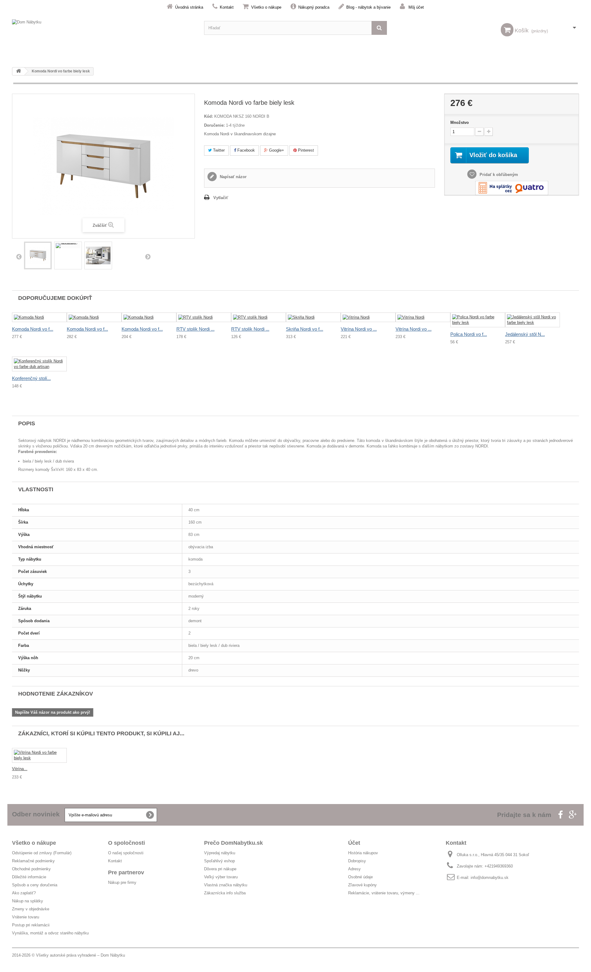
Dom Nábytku (113, 955)
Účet (354, 843)
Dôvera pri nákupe (220, 869)
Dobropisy (357, 861)
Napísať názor (233, 176)
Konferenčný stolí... (31, 378)
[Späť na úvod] (18, 71)
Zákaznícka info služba (225, 893)
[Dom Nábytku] (103, 27)
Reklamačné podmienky (33, 861)
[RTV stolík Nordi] (203, 317)
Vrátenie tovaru (25, 917)
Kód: (208, 116)
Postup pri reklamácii (31, 925)
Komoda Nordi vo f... (32, 329)
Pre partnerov (126, 872)
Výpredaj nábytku (219, 853)
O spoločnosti (126, 843)
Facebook (245, 150)
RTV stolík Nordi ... (195, 329)
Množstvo (459, 122)
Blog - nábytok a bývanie (368, 7)
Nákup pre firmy (122, 882)
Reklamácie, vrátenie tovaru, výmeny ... (384, 893)
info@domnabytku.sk (490, 877)
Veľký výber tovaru (221, 877)
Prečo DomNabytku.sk (233, 843)
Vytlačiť (220, 197)
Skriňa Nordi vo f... (304, 329)
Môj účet (416, 7)
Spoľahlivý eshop (219, 861)
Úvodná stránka (189, 7)
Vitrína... (19, 768)
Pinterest (305, 150)
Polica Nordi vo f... (468, 334)
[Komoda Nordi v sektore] (98, 255)
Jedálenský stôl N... (525, 334)
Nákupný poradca (313, 7)
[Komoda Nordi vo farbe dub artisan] (68, 245)
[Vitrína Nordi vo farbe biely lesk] (39, 755)
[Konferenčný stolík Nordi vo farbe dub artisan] (39, 364)
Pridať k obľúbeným (498, 174)
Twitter (218, 150)
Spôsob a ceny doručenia (34, 885)
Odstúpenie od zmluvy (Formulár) (41, 853)
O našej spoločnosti (125, 853)
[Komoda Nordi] (37, 255)
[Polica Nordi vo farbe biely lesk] (477, 319)
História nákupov (363, 853)
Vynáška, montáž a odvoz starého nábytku (50, 933)
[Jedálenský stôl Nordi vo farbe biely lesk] (532, 319)
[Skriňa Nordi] (313, 317)
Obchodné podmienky (31, 869)
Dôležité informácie (29, 877)
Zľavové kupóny (362, 885)
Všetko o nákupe (266, 7)
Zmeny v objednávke (30, 909)
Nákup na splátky (27, 901)
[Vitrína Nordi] (368, 317)
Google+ (276, 150)
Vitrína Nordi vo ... (359, 329)
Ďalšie (148, 256)
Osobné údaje (360, 877)
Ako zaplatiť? (24, 893)
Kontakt (227, 7)
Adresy (354, 869)
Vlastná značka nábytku (225, 885)
